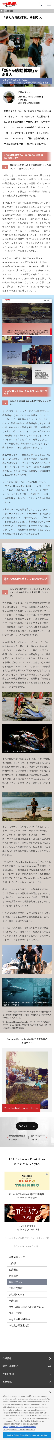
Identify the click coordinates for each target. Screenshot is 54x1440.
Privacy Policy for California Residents (19, 1427)
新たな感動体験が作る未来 (17, 1137)
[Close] (50, 1392)
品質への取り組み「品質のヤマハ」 (27, 1307)
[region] (27, 1414)
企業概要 (13, 1275)
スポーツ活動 (15, 1313)
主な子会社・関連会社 (20, 1319)
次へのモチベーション (38, 1137)
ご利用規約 (8, 1374)
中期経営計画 (15, 1288)
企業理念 (13, 1269)
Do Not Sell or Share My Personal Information (27, 1435)
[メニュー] (49, 4)
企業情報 (7, 1358)
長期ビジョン (15, 1282)
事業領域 (13, 1300)
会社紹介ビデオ (17, 1294)
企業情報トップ (17, 1257)
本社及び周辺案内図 (19, 1325)
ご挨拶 (12, 1263)
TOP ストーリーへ (27, 1126)
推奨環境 (7, 1381)
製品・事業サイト (12, 1366)
